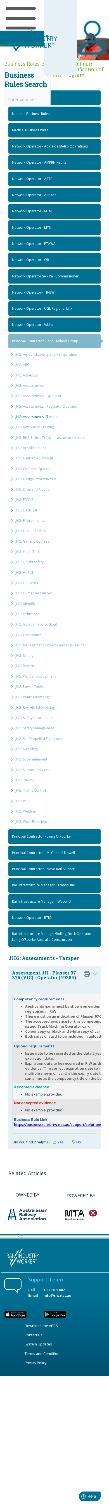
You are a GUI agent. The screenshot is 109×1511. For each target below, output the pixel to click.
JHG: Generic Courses (32, 541)
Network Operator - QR (30, 259)
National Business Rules (30, 113)
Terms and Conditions (43, 1353)
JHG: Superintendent (31, 759)
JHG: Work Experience (32, 821)
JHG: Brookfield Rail (30, 448)
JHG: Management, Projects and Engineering (49, 645)
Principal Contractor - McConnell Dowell (43, 852)
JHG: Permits (25, 665)
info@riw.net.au (57, 1295)
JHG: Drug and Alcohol (33, 489)
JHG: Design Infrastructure (35, 479)
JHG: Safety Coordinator (34, 717)
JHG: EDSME (24, 499)
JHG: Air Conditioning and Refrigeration (46, 354)
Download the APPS (41, 1325)
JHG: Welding (25, 811)
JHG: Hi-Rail (24, 572)
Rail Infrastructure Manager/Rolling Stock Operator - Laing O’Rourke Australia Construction (53, 936)
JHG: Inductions (27, 614)
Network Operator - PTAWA (34, 243)
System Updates (38, 1344)
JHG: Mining (24, 655)
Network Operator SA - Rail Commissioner (45, 276)
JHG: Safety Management (34, 728)
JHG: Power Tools (29, 686)
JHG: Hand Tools (28, 551)
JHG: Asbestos (26, 375)
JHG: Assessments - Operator (38, 395)
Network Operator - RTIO (32, 917)
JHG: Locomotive (28, 635)
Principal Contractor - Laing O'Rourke (41, 836)
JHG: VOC (22, 801)
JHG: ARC (22, 364)
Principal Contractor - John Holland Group (45, 341)
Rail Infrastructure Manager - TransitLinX (43, 885)
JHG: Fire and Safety (30, 530)
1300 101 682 (54, 1289)
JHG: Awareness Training (34, 427)
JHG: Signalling (26, 749)
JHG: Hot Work (26, 582)
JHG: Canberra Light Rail (34, 458)
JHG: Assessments (29, 385)
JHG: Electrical (26, 510)
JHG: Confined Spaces (32, 468)
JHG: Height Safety (29, 562)
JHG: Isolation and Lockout (36, 624)
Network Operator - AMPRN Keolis (39, 162)
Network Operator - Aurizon (34, 195)
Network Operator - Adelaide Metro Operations (50, 146)
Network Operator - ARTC (32, 178)
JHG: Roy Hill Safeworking (35, 707)
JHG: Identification (29, 603)
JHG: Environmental (30, 520)
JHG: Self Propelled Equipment (39, 738)
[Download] (44, 776)
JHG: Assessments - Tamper (37, 416)
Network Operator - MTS (31, 227)
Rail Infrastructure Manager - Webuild (41, 901)
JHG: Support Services (32, 769)
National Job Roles (26, 97)
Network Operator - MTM (32, 211)
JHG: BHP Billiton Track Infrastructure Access (50, 437)
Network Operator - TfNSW (33, 292)
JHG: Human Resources (33, 593)
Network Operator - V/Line (33, 324)
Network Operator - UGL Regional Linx (42, 308)
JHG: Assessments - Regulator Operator (46, 406)
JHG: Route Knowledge (33, 697)
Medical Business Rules (30, 130)
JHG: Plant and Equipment (35, 676)
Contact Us (33, 1334)
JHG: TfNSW (24, 780)
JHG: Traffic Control (30, 790)
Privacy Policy (35, 1362)
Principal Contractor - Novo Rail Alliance (43, 869)
